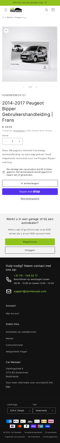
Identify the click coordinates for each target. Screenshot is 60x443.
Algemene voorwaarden (15, 437)
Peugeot (18, 17)
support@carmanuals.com (30, 291)
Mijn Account (12, 313)
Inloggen (30, 250)
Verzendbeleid (34, 437)
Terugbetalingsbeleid (33, 432)
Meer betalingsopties (30, 198)
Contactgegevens (50, 437)
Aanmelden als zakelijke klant (21, 332)
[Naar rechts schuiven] (36, 87)
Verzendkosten (19, 131)
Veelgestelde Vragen (16, 351)
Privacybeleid (51, 432)
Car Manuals (16, 432)
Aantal (5, 135)
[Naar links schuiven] (23, 87)
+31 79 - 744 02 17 (26, 275)
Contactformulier (14, 345)
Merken (10, 17)
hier (8, 386)
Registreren (30, 241)
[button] (6, 10)
